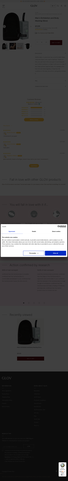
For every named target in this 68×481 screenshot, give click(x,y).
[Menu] (65, 463)
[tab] (12, 231)
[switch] (62, 475)
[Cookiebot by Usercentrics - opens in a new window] (59, 226)
